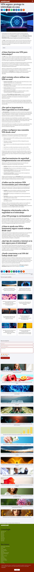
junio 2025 (2, 534)
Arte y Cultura (3, 547)
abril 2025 (2, 536)
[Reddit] (24, 10)
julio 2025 (2, 533)
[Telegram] (19, 10)
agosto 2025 (2, 532)
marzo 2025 (2, 537)
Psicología (2, 562)
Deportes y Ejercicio (4, 550)
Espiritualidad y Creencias (5, 552)
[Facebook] (2, 10)
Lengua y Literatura (4, 555)
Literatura (2, 556)
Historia (2, 554)
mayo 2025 (2, 535)
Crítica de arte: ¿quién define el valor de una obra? (25, 274)
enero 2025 (2, 539)
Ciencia (2, 548)
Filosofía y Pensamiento (4, 553)
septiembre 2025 (3, 531)
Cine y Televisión (3, 549)
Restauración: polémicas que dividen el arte (8, 274)
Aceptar (17, 569)
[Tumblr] (14, 10)
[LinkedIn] (16, 10)
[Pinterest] (9, 10)
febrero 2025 (3, 538)
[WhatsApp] (11, 10)
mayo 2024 (2, 540)
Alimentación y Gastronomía (5, 546)
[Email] (21, 10)
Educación (2, 551)
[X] (7, 10)
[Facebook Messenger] (4, 10)
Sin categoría (3, 563)
